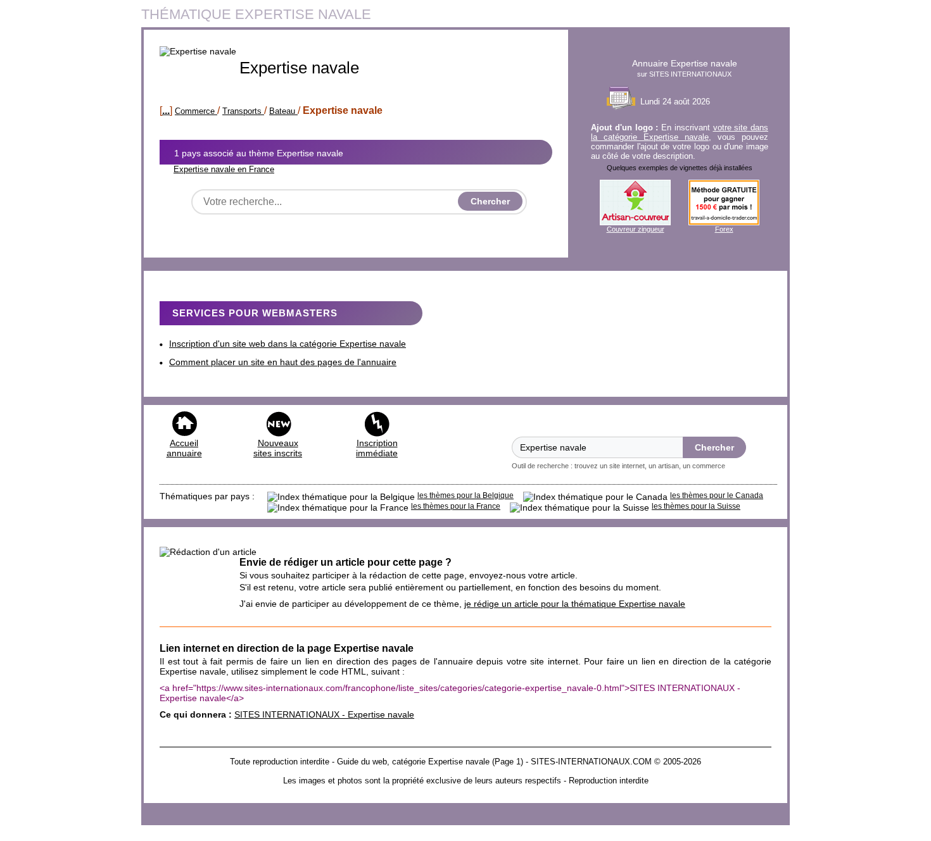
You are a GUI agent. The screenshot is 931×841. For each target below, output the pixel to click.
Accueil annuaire (184, 448)
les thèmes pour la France (455, 506)
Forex (724, 229)
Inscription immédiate (377, 448)
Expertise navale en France (224, 169)
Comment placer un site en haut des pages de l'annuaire (282, 362)
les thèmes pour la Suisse (696, 506)
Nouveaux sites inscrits (277, 448)
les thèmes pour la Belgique (465, 495)
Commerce (196, 111)
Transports (243, 111)
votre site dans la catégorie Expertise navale (679, 132)
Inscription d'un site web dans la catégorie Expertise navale (287, 344)
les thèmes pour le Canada (716, 495)
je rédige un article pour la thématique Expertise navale (574, 604)
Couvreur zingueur (635, 229)
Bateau (283, 111)
